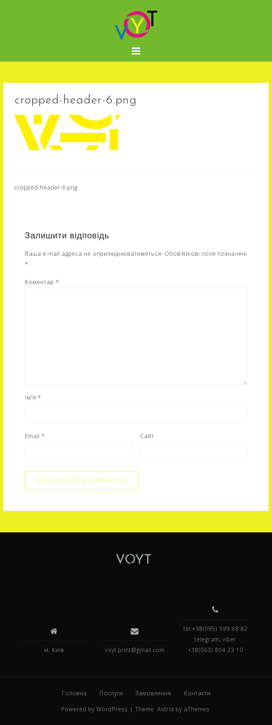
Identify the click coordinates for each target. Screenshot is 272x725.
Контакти (197, 693)
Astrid (165, 709)
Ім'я (33, 397)
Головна (74, 693)
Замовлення (153, 693)
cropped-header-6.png (46, 187)
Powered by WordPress (94, 709)
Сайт (147, 436)
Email (35, 436)
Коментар (42, 282)
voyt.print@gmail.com (135, 650)
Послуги (111, 693)
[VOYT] (133, 560)
